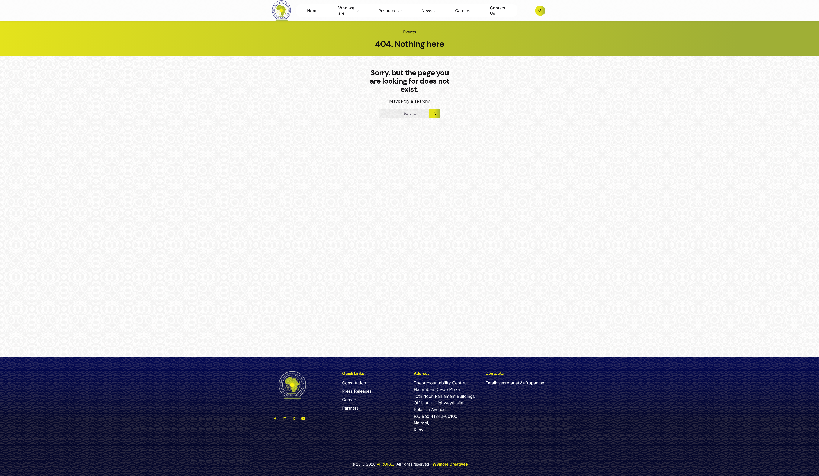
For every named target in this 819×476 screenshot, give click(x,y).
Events (409, 32)
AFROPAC (385, 464)
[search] (434, 113)
